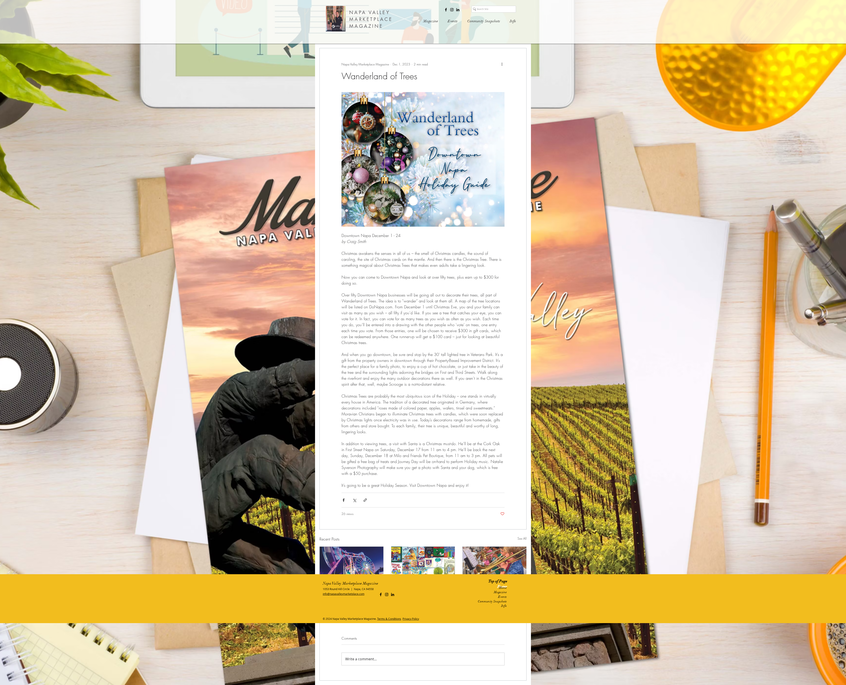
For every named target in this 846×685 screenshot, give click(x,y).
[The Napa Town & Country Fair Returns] (351, 564)
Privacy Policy (411, 618)
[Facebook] (446, 9)
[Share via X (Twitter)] (354, 500)
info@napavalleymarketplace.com (343, 594)
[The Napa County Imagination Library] (423, 564)
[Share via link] (365, 500)
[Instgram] (452, 9)
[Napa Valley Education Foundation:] (494, 564)
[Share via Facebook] (343, 500)
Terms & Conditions (389, 618)
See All (522, 538)
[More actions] (502, 64)
